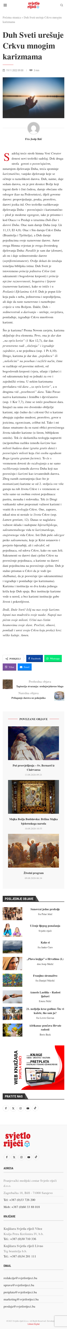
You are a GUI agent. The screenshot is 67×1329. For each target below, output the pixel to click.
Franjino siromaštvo (45, 975)
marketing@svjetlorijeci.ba (21, 1299)
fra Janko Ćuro (45, 947)
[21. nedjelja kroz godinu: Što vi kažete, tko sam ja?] (12, 1013)
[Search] (61, 5)
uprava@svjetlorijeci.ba (19, 1285)
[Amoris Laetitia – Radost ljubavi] (12, 997)
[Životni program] (33, 851)
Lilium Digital (33, 1323)
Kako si (45, 942)
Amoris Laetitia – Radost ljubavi (45, 994)
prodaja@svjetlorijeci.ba (19, 1306)
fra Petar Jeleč (45, 914)
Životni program (34, 873)
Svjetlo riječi (45, 930)
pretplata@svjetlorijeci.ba (20, 1292)
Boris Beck (45, 1034)
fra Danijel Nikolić (45, 980)
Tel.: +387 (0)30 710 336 (20, 1239)
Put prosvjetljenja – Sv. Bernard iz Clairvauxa (33, 767)
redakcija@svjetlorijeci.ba (20, 1278)
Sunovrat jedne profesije (45, 909)
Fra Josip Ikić (33, 139)
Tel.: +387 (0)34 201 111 (20, 1256)
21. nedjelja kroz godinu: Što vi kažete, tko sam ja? (45, 1011)
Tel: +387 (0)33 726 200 (19, 1200)
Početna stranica (12, 17)
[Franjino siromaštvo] (12, 980)
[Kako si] (12, 947)
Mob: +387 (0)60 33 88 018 (22, 1207)
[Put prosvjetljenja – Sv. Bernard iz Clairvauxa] (33, 743)
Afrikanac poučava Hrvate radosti (45, 1027)
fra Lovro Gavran (45, 1017)
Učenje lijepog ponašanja (45, 926)
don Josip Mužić (45, 964)
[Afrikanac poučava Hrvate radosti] (12, 1030)
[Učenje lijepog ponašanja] (12, 930)
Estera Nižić (45, 1001)
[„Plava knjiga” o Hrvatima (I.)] (12, 963)
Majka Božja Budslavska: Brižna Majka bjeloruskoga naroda (33, 821)
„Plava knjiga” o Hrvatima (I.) (45, 959)
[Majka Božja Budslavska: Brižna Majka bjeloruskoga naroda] (33, 797)
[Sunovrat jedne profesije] (12, 913)
